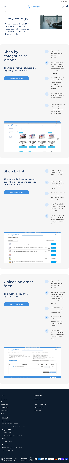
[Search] (5, 7)
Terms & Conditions (40, 404)
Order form (4, 410)
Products (4, 399)
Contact (36, 402)
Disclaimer (37, 410)
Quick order (4, 407)
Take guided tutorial (16, 78)
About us (37, 399)
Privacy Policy (38, 407)
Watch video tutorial (16, 192)
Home (2, 11)
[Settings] (63, 7)
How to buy (4, 404)
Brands (3, 402)
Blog (2, 413)
